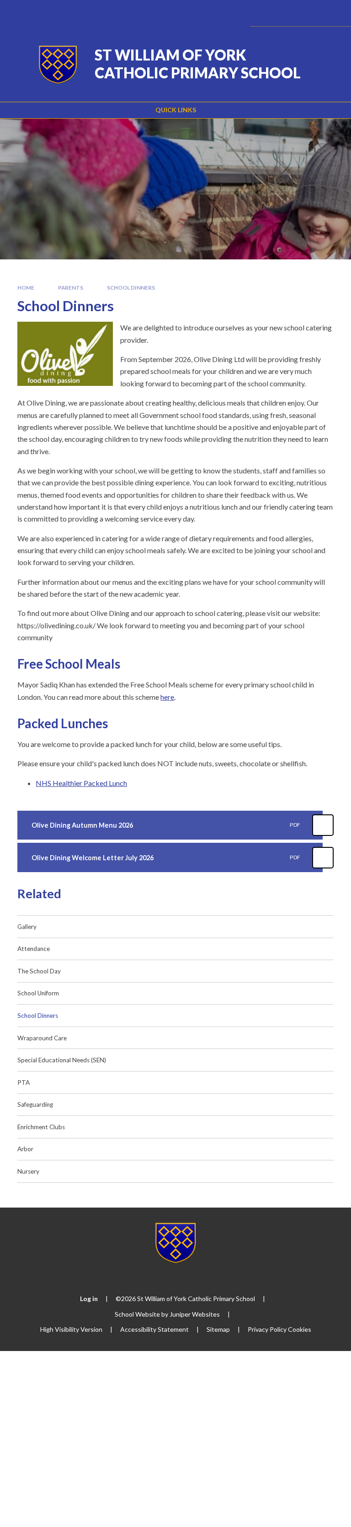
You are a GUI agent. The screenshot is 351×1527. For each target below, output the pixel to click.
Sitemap (218, 1329)
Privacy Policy (267, 1329)
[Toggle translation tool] (283, 13)
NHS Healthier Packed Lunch (81, 783)
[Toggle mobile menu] (332, 13)
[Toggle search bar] (307, 13)
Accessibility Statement (154, 1329)
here (167, 696)
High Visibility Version (71, 1329)
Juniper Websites (195, 1314)
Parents (70, 287)
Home (25, 287)
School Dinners (131, 287)
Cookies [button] (299, 1329)
